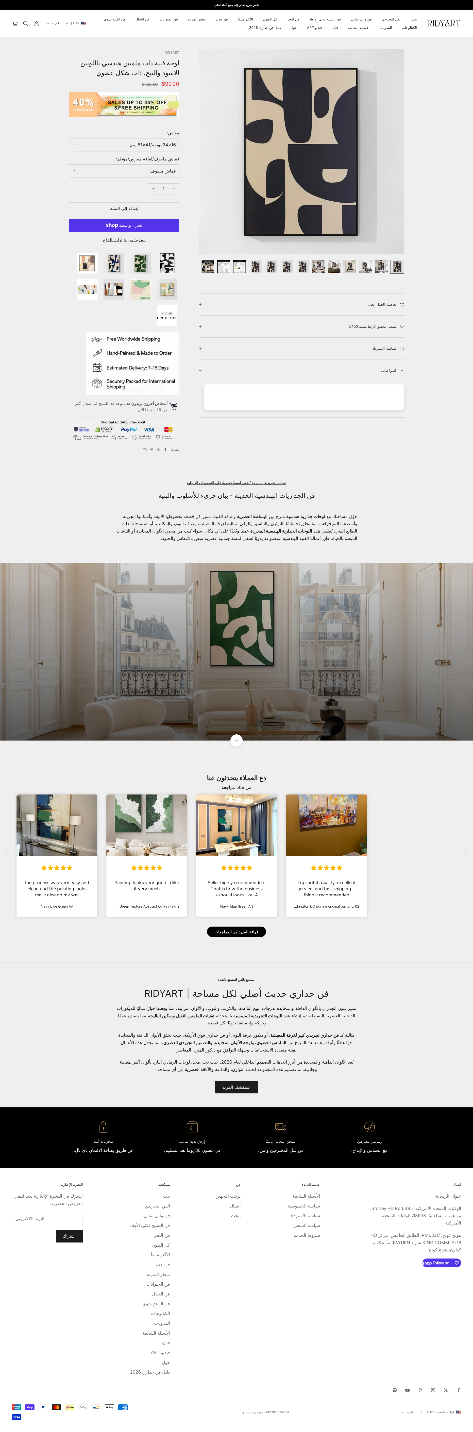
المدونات (385, 27)
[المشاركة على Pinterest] (151, 450)
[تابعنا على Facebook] (458, 1390)
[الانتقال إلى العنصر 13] (208, 267)
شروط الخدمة (307, 1235)
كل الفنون (270, 19)
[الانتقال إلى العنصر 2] (381, 267)
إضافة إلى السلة (124, 208)
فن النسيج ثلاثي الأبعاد (325, 19)
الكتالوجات (409, 27)
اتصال (235, 1205)
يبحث (236, 1215)
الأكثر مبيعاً (245, 19)
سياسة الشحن (307, 1225)
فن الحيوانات (168, 19)
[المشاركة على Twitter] (158, 450)
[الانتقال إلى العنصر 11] (239, 267)
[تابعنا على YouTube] (407, 1390)
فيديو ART (314, 27)
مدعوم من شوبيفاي (253, 1412)
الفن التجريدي (392, 19)
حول (294, 27)
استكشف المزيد (236, 1087)
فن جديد (222, 19)
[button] (8, 851)
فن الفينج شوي (115, 19)
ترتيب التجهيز (229, 1196)
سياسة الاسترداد (305, 1215)
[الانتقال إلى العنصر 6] (318, 267)
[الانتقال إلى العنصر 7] (302, 267)
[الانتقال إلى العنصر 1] (397, 267)
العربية (55, 23)
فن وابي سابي (361, 19)
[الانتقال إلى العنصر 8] (287, 267)
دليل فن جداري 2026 (265, 27)
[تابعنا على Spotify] (394, 1390)
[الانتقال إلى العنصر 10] (255, 267)
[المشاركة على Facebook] (165, 450)
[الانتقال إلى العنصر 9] (271, 267)
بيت (414, 19)
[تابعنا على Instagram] (433, 1390)
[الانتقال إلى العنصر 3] (365, 267)
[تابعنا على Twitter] (445, 1390)
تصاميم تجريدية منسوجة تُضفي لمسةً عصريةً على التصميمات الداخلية (236, 483)
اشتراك (69, 1236)
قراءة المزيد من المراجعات (236, 931)
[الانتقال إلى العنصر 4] (350, 267)
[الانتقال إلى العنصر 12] (224, 267)
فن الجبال (142, 19)
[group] (236, 652)
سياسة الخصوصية (303, 1205)
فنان (335, 27)
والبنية (166, 495)
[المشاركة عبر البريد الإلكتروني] (145, 450)
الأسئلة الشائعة (359, 27)
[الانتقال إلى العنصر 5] (334, 267)
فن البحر (293, 19)
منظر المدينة (197, 19)
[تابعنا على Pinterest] (420, 1390)
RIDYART (172, 53)
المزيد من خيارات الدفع (124, 239)
